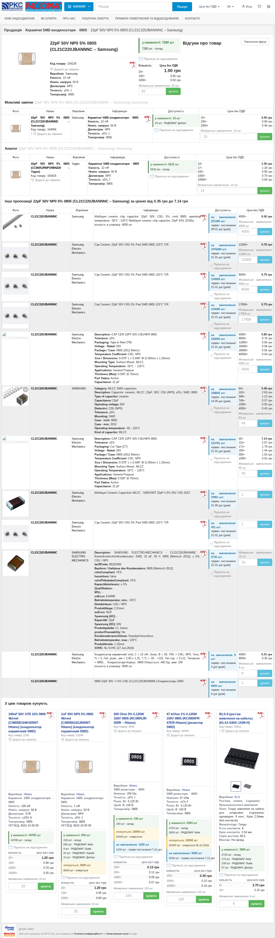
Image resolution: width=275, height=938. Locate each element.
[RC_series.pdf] (208, 715)
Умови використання (117, 933)
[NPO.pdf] (102, 715)
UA (229, 6)
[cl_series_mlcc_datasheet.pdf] (133, 65)
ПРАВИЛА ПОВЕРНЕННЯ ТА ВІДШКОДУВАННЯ (147, 18)
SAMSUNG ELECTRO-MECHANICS (80, 556)
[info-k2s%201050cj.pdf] (203, 218)
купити (173, 91)
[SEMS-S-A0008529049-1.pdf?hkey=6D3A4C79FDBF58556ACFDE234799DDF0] (203, 554)
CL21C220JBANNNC (44, 216)
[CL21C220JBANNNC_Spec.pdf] (203, 336)
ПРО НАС (69, 18)
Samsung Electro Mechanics (78, 658)
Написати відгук (255, 41)
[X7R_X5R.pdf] (50, 715)
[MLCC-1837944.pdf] (203, 494)
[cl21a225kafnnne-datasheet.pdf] (147, 119)
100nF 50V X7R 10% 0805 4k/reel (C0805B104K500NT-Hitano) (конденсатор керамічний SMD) (27, 722)
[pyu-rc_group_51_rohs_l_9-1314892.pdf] (155, 715)
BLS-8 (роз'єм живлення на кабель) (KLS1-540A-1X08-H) (236, 718)
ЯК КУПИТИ (48, 18)
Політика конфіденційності (88, 933)
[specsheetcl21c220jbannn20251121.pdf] (203, 246)
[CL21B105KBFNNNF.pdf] (203, 656)
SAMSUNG (79, 388)
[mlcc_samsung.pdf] (203, 390)
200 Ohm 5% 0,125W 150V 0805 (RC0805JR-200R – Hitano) (130, 718)
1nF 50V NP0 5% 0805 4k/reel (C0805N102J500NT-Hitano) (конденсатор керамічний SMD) (77, 722)
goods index (26, 928)
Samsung (71, 73)
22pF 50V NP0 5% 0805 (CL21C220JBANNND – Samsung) (50, 121)
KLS (237, 797)
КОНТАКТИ (192, 18)
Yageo (75, 163)
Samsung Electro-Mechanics (78, 248)
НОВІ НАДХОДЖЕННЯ (19, 18)
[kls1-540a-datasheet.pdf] (261, 715)
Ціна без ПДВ (208, 6)
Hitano (28, 794)
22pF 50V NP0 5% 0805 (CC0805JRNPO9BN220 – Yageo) (50, 167)
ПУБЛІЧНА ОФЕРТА (95, 18)
